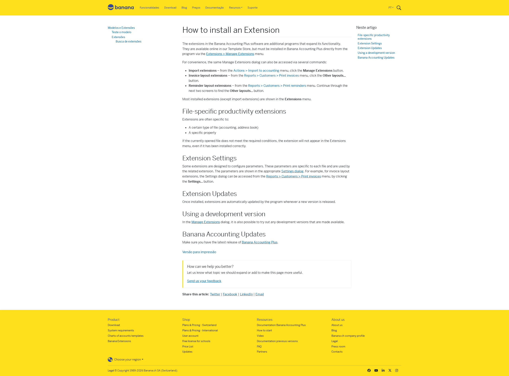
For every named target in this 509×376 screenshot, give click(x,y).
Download (170, 7)
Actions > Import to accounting (256, 70)
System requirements (121, 330)
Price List (187, 346)
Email (259, 294)
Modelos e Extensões (121, 28)
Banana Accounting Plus (259, 242)
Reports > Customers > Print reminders (277, 86)
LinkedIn (246, 294)
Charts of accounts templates (126, 335)
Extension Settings (370, 43)
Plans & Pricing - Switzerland (199, 325)
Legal (334, 341)
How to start (264, 330)
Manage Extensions (205, 222)
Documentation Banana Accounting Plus (281, 325)
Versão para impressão (199, 252)
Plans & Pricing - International (200, 330)
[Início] (121, 8)
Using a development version (376, 53)
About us (337, 325)
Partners (262, 351)
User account (190, 335)
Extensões (118, 37)
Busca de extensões (128, 41)
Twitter (215, 294)
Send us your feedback (204, 281)
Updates (187, 351)
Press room (338, 346)
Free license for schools (196, 341)
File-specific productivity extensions (374, 37)
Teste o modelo (121, 32)
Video (260, 335)
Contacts (337, 351)
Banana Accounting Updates (376, 57)
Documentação (214, 7)
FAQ (259, 346)
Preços (196, 7)
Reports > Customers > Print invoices (271, 75)
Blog (184, 7)
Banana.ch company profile (348, 335)
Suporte (252, 7)
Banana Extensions (119, 341)
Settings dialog (292, 171)
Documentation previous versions (277, 341)
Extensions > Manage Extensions (230, 54)
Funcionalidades (149, 7)
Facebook (230, 294)
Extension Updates (370, 48)
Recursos (235, 7)
